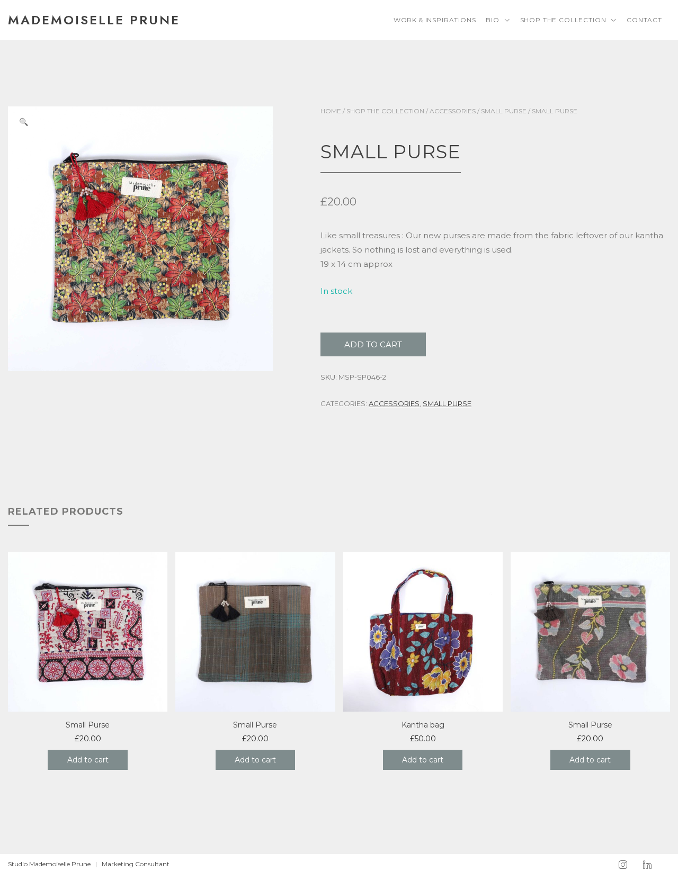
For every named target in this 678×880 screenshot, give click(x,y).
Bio (492, 20)
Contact (644, 20)
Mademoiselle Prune (94, 20)
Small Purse (504, 111)
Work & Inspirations (435, 20)
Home (330, 111)
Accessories (453, 111)
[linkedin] (647, 865)
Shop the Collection (563, 20)
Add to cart (373, 344)
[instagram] (623, 865)
